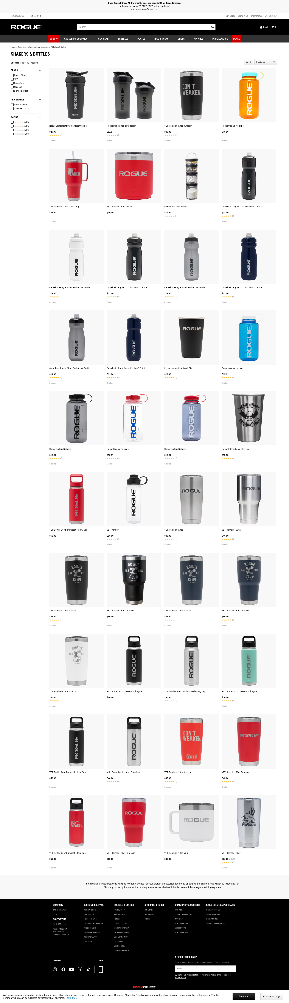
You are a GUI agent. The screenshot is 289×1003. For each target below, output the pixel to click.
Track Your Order (90, 919)
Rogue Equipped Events (215, 923)
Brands (147, 919)
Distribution (118, 941)
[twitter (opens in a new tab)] (80, 969)
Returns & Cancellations (93, 923)
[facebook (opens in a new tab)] (63, 969)
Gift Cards (230, 16)
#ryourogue (179, 919)
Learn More (71, 998)
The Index (179, 910)
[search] (146, 27)
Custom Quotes (90, 910)
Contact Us (243, 16)
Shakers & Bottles (59, 47)
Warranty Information (123, 928)
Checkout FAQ (89, 914)
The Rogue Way (59, 910)
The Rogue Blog (181, 923)
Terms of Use (119, 914)
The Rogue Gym (181, 932)
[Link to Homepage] (26, 27)
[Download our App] (101, 969)
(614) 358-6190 (59, 924)
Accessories (45, 47)
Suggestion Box (90, 928)
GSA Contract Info (121, 937)
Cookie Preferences (121, 950)
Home (13, 47)
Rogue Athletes (211, 919)
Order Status (256, 16)
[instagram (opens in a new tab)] (55, 969)
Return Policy (180, 978)
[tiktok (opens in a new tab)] (88, 969)
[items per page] (248, 62)
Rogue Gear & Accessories (28, 47)
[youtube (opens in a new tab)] (71, 969)
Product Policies (120, 923)
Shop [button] (52, 39)
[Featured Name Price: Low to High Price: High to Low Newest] (265, 62)
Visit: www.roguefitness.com (144, 9)
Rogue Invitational (212, 910)
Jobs (55, 914)
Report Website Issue (92, 932)
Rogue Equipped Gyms (184, 914)
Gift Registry (149, 914)
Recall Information (121, 932)
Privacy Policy (119, 910)
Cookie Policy (119, 946)
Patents (117, 919)
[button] (213, 27)
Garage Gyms (180, 928)
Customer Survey (90, 937)
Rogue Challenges (212, 914)
